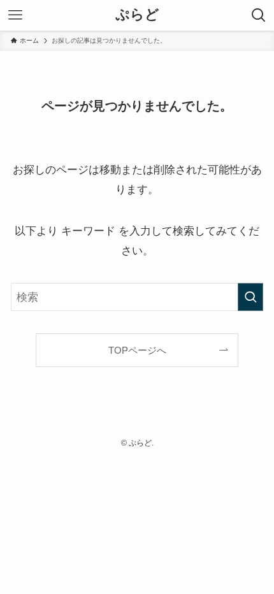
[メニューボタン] (15, 15)
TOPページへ (137, 350)
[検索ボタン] (258, 15)
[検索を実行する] (250, 297)
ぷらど (137, 15)
